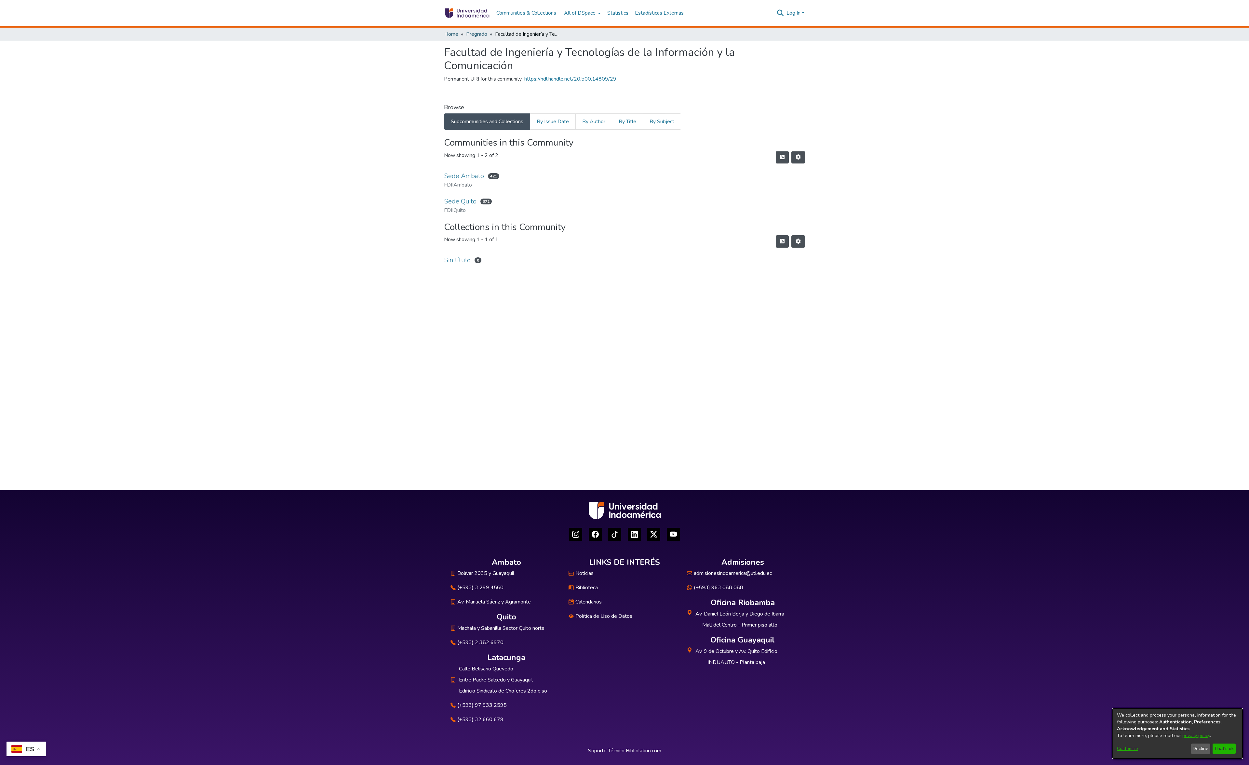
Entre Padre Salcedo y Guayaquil (496, 679)
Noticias (584, 573)
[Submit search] (780, 13)
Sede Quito (460, 201)
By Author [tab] (593, 121)
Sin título (457, 260)
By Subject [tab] (662, 121)
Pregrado (476, 34)
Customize (1127, 749)
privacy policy (1196, 736)
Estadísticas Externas (659, 13)
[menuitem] (582, 13)
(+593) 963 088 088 (718, 587)
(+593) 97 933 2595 (482, 705)
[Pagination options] (798, 157)
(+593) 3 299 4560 (480, 587)
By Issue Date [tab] (553, 121)
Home (451, 34)
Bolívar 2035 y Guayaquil (485, 573)
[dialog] (1177, 733)
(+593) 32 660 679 (480, 719)
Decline (1200, 749)
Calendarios (588, 601)
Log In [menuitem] (793, 13)
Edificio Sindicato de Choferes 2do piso (503, 690)
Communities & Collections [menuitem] (526, 13)
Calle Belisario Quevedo (486, 668)
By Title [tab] (627, 121)
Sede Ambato (464, 176)
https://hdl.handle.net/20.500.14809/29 (570, 79)
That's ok (1224, 749)
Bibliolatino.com (643, 750)
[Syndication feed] (782, 157)
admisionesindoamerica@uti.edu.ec (733, 573)
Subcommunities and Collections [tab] (487, 121)
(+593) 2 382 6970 (480, 642)
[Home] (467, 12)
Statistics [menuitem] (617, 13)
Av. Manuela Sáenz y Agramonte (494, 601)
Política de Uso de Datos (603, 616)
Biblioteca (586, 587)
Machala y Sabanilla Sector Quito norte (500, 628)
